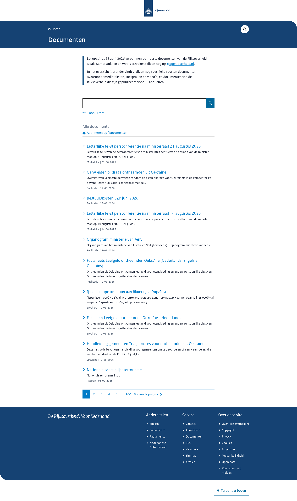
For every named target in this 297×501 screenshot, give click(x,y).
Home (56, 29)
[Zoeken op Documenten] (210, 103)
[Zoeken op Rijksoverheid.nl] (245, 29)
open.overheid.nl (181, 64)
